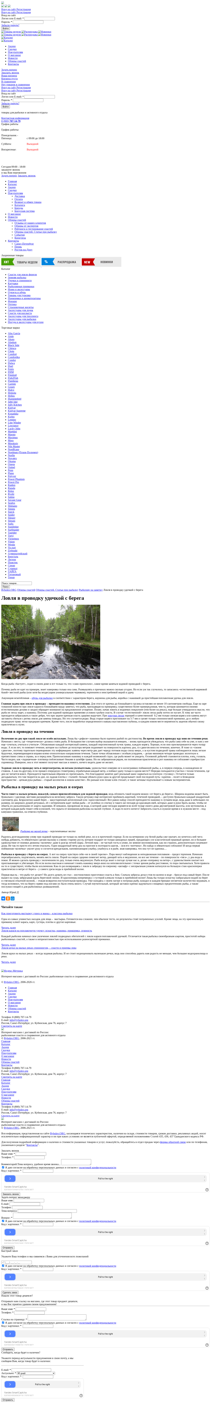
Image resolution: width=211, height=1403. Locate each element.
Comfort (12, 354)
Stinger (11, 517)
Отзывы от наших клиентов (30, 223)
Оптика (12, 304)
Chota (11, 351)
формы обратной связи (173, 1142)
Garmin (12, 384)
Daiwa (11, 363)
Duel (10, 366)
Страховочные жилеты (21, 307)
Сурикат (12, 568)
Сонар (11, 565)
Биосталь (13, 556)
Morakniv (13, 443)
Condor (12, 360)
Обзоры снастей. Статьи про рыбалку (36, 231)
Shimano (12, 506)
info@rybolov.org (19, 1020)
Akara (11, 339)
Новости (13, 58)
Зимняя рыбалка (17, 277)
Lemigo (12, 419)
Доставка (20, 196)
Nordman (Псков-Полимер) (23, 452)
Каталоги (20, 205)
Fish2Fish (13, 378)
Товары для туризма (19, 295)
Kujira (11, 416)
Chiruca (12, 348)
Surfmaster (13, 529)
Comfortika (14, 357)
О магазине (14, 55)
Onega (11, 464)
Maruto (11, 434)
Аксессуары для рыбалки (22, 319)
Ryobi (11, 494)
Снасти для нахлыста (20, 313)
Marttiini (12, 431)
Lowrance (13, 425)
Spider (11, 514)
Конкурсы (20, 237)
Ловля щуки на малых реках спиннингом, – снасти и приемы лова (38, 947)
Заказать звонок (10, 72)
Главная (12, 181)
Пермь (18, 246)
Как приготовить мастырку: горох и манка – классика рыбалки (37, 913)
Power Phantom (16, 479)
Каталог (12, 184)
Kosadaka (13, 413)
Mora (11, 440)
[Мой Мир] (13, 898)
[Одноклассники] (8, 898)
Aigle (11, 336)
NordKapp (13, 449)
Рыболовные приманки (21, 286)
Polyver (12, 476)
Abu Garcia (14, 333)
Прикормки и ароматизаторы (24, 298)
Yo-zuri (12, 547)
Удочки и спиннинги (20, 280)
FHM (11, 372)
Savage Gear (14, 500)
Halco (11, 389)
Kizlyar (12, 407)
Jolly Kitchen (15, 404)
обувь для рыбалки (42, 698)
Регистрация (23, 9)
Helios (11, 395)
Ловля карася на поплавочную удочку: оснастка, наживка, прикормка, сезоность (46, 930)
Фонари (12, 301)
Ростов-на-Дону (23, 249)
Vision (11, 541)
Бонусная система (25, 211)
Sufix (11, 523)
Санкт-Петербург (24, 243)
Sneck (11, 511)
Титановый (14, 574)
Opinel (11, 467)
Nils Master (14, 446)
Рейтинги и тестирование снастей (34, 228)
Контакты (13, 64)
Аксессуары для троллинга (23, 316)
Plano (11, 473)
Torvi (11, 535)
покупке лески (116, 715)
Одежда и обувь (17, 292)
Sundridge (13, 526)
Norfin (11, 455)
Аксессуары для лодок (20, 310)
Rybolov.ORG (8, 590)
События (20, 234)
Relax (11, 491)
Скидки (12, 49)
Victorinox (13, 538)
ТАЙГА (12, 571)
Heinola (12, 392)
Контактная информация (15, 118)
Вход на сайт (8, 9)
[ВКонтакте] (3, 898)
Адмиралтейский (17, 553)
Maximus (13, 437)
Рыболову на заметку (91, 590)
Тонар (11, 577)
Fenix (11, 369)
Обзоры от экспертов (26, 225)
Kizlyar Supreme (17, 410)
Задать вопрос (9, 69)
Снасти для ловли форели (22, 274)
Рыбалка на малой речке (34, 831)
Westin (11, 544)
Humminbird (14, 398)
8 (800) (10, 121)
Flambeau (13, 381)
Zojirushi (12, 550)
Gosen (11, 387)
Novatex (12, 458)
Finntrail (12, 375)
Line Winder (14, 422)
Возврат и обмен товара (28, 202)
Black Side (13, 345)
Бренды (19, 208)
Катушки (13, 283)
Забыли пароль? (10, 25)
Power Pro (13, 482)
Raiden (11, 485)
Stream (11, 520)
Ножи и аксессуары (19, 289)
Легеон (12, 559)
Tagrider (12, 532)
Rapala (11, 488)
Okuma (12, 461)
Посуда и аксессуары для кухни (26, 322)
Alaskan (12, 342)
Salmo (11, 497)
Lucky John (14, 428)
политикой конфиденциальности (97, 1167)
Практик (13, 562)
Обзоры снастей (17, 61)
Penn (10, 470)
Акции (12, 46)
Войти (6, 28)
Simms (11, 509)
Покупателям (15, 52)
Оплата (19, 199)
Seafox (11, 503)
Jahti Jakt (12, 401)
